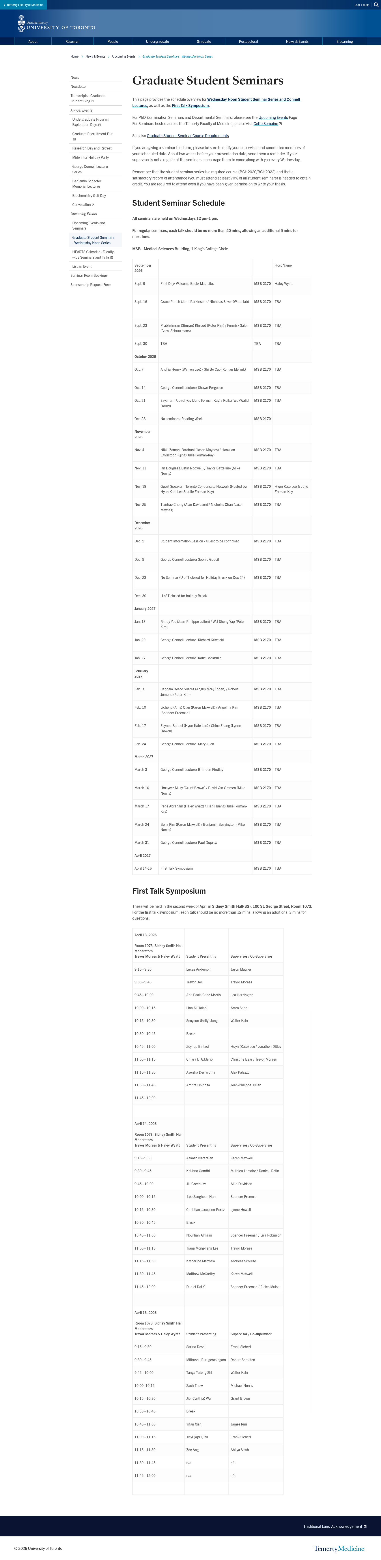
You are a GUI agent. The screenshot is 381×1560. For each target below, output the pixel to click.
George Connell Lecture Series (90, 169)
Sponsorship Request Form (91, 284)
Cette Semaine (266, 123)
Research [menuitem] (72, 41)
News (75, 77)
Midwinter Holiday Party (90, 157)
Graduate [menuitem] (204, 41)
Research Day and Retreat (92, 148)
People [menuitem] (113, 41)
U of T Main (362, 5)
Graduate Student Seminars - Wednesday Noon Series (93, 240)
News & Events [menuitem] (297, 41)
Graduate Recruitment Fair (92, 133)
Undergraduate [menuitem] (157, 41)
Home (74, 56)
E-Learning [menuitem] (344, 41)
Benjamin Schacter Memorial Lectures (86, 183)
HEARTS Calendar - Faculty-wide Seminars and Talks (93, 254)
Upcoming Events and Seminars (88, 225)
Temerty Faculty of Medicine (25, 5)
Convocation (81, 204)
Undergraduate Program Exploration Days (90, 122)
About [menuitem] (32, 41)
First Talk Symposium (190, 105)
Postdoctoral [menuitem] (248, 41)
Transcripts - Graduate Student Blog (88, 98)
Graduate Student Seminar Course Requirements (188, 135)
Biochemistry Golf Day (89, 195)
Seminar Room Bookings (89, 275)
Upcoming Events (273, 117)
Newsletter (79, 86)
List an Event (82, 266)
